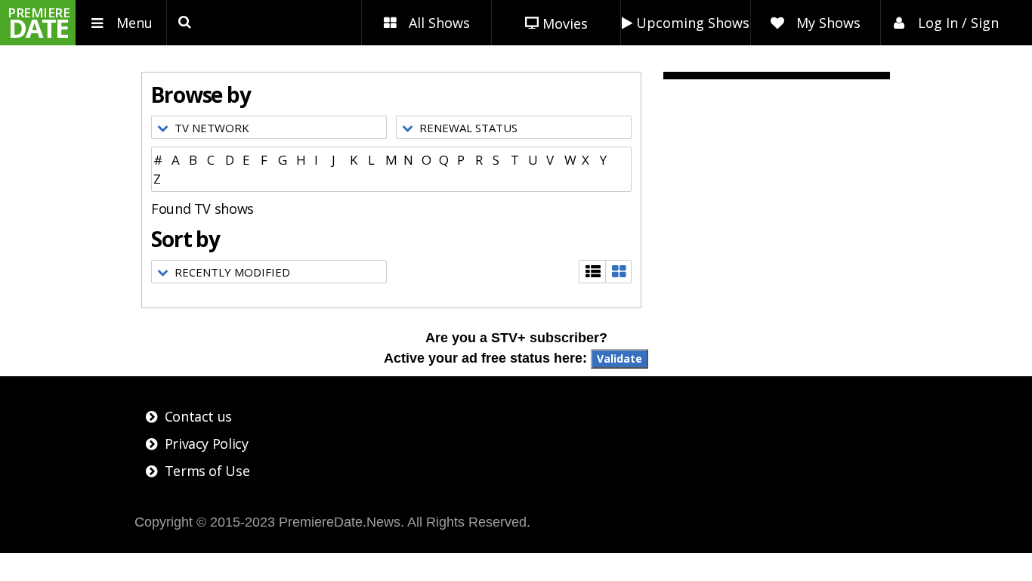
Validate (619, 358)
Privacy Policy (207, 443)
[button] (269, 127)
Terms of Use (207, 471)
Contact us (198, 416)
